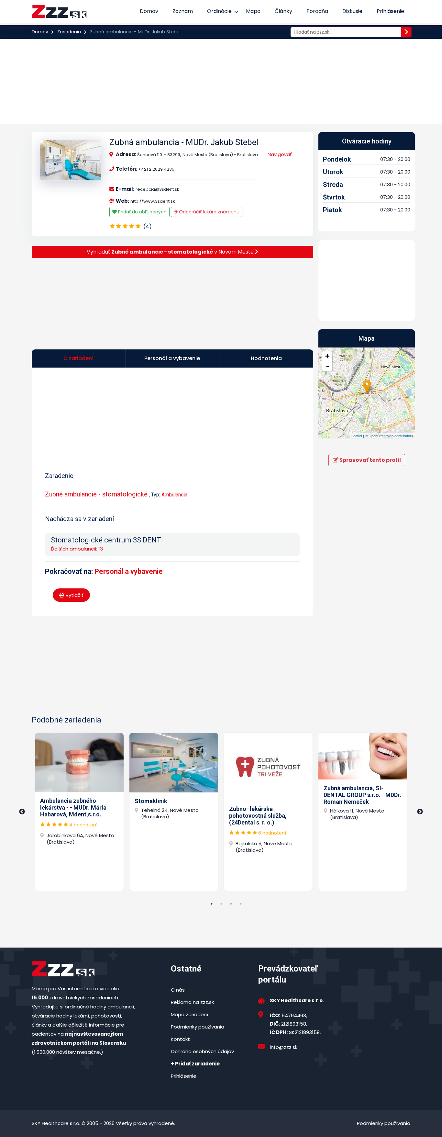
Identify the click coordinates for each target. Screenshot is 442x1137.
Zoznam (182, 11)
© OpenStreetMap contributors (389, 435)
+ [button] (327, 356)
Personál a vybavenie (128, 571)
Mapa (253, 11)
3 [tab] (231, 904)
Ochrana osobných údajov (202, 1051)
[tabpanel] (79, 812)
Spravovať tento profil (369, 460)
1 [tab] (211, 904)
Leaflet (356, 435)
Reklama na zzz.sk (192, 1002)
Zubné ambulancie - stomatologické (96, 494)
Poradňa (317, 11)
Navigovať (280, 154)
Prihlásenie (390, 11)
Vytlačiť (73, 595)
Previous (22, 812)
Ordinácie (219, 11)
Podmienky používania (197, 1026)
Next (420, 812)
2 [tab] (221, 904)
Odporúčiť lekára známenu (208, 212)
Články (283, 11)
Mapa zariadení (189, 1014)
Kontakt (180, 1039)
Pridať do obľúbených (142, 212)
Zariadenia (69, 31)
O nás (178, 989)
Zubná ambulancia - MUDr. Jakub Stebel (183, 142)
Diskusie (352, 11)
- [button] (327, 365)
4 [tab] (241, 904)
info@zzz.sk (283, 1047)
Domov (149, 11)
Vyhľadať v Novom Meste (171, 252)
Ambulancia (174, 495)
